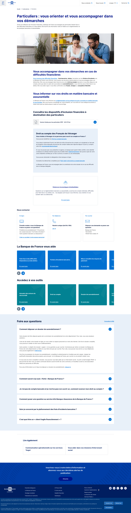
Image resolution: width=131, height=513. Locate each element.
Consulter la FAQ (109, 321)
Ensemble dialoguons (30, 488)
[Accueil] (10, 489)
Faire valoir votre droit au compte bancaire (72, 161)
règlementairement (73, 151)
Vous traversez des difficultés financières (45, 78)
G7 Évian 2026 (58, 488)
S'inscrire (65, 479)
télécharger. (38, 350)
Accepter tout (109, 503)
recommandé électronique (49, 146)
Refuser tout (118, 503)
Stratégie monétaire (30, 493)
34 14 (54, 228)
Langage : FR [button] (112, 3)
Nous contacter (88, 487)
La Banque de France (30, 490)
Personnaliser (109, 507)
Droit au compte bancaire (59, 139)
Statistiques (57, 495)
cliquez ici (68, 367)
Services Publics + (88, 496)
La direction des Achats (90, 494)
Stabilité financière (59, 493)
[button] (125, 3)
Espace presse (88, 492)
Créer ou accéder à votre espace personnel (31, 237)
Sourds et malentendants (90, 490)
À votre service (58, 490)
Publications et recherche (31, 495)
